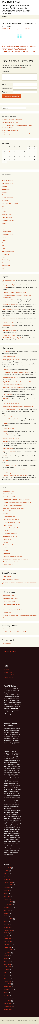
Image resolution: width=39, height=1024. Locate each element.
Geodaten (5, 195)
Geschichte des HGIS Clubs (10, 203)
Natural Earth (7, 539)
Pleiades (5, 460)
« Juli (8, 164)
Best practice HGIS (7, 183)
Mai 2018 (6, 958)
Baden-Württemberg (8, 180)
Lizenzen (4, 226)
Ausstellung (5, 178)
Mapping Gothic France (10, 434)
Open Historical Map (9, 451)
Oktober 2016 (8, 986)
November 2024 (8, 902)
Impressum (7, 656)
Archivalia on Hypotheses (10, 304)
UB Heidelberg (6, 260)
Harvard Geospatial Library (11, 403)
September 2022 (8, 907)
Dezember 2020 (8, 919)
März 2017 (7, 978)
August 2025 (7, 887)
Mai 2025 (6, 893)
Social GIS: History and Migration (12, 338)
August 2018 (7, 952)
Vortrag (4, 268)
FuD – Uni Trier (7, 394)
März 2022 (7, 910)
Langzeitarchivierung (8, 220)
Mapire (5, 431)
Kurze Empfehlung (7, 217)
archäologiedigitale (8, 325)
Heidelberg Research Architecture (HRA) (14, 292)
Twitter (4, 257)
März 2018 (7, 961)
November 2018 (8, 944)
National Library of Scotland (11, 438)
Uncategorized (17, 29)
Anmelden (6, 669)
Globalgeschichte (7, 209)
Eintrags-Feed (8, 672)
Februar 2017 (8, 981)
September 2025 (8, 885)
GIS (3, 206)
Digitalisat (4, 186)
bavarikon (6, 351)
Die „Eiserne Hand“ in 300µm (10, 122)
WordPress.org (9, 677)
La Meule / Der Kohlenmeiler (10, 130)
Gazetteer (5, 192)
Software (4, 245)
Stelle (3, 248)
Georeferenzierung (7, 197)
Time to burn (5, 254)
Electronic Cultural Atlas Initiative (12, 384)
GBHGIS (5, 399)
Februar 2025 (8, 899)
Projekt (4, 240)
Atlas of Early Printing (9, 335)
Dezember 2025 (8, 882)
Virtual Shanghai (8, 473)
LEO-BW (5, 423)
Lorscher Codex (6, 231)
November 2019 (8, 930)
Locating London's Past (10, 428)
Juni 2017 (6, 972)
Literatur (4, 223)
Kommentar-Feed (9, 675)
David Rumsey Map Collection (11, 359)
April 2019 (6, 936)
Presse (4, 237)
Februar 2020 (8, 927)
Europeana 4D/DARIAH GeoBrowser (13, 387)
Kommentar (6, 72)
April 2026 (6, 876)
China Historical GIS (9, 356)
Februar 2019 (8, 938)
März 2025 (7, 896)
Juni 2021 (6, 913)
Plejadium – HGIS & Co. (10, 465)
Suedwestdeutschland (8, 251)
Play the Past (7, 612)
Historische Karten (7, 214)
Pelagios (5, 287)
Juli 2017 (6, 969)
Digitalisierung (6, 189)
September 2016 (8, 989)
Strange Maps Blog (8, 285)
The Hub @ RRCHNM (9, 330)
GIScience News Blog (9, 280)
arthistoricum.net (8, 322)
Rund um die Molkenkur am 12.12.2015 (20, 52)
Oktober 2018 (8, 947)
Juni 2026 (6, 873)
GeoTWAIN (5, 200)
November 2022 (8, 904)
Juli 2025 (6, 890)
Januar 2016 (7, 1001)
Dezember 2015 (8, 1003)
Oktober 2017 (8, 967)
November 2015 (8, 1006)
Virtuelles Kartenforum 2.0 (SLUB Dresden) (15, 475)
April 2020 (6, 924)
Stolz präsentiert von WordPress (26, 1020)
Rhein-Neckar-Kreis (7, 243)
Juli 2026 (6, 870)
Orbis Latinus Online (8, 234)
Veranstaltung (6, 265)
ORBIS (5, 455)
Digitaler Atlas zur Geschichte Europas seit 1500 (17, 382)
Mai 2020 (6, 921)
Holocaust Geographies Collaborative (13, 419)
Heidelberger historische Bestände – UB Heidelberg (18, 406)
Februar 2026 (8, 879)
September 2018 (8, 950)
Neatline (5, 441)
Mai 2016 (6, 992)
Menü (4, 16)
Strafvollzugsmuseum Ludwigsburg (12, 119)
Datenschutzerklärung (10, 651)
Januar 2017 (7, 984)
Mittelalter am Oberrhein (10, 300)
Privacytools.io (7, 576)
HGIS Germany (7, 416)
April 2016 (6, 995)
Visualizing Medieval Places (11, 318)
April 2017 (6, 975)
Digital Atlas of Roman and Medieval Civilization (16, 372)
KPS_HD (27, 29)
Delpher (5, 369)
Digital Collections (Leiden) (10, 377)
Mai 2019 (6, 933)
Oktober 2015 (8, 1009)
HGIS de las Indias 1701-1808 (11, 409)
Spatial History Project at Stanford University (15, 470)
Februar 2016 (8, 998)
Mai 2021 (6, 916)
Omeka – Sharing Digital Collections (13, 609)
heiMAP (4, 212)
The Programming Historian (11, 309)
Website (4, 92)
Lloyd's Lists (5, 229)
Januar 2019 (7, 941)
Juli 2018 (6, 955)
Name (4, 84)
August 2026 (7, 868)
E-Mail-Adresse (7, 88)
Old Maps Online (8, 448)
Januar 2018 (7, 964)
